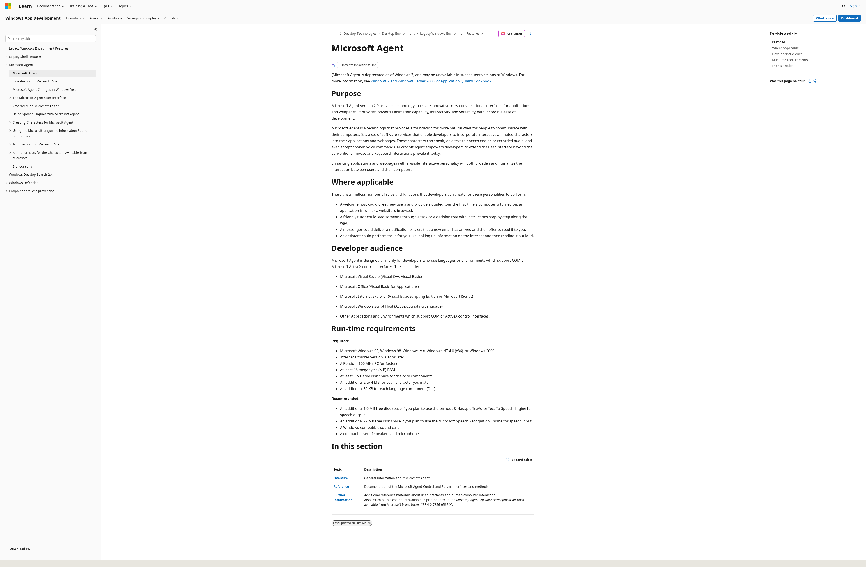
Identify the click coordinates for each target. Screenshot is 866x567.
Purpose (778, 42)
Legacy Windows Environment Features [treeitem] (38, 48)
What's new (825, 18)
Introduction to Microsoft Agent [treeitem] (36, 81)
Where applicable (785, 48)
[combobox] (50, 38)
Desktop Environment (398, 33)
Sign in (855, 6)
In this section (783, 66)
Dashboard (849, 18)
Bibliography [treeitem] (22, 166)
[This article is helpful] (809, 81)
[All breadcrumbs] (335, 33)
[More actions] (530, 33)
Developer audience (787, 54)
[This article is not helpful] (815, 81)
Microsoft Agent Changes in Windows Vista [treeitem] (45, 89)
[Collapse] (95, 29)
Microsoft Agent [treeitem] (25, 73)
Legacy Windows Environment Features (449, 33)
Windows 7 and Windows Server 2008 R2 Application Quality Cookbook (431, 81)
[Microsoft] (8, 6)
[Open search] (843, 6)
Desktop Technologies (360, 33)
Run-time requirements (790, 60)
